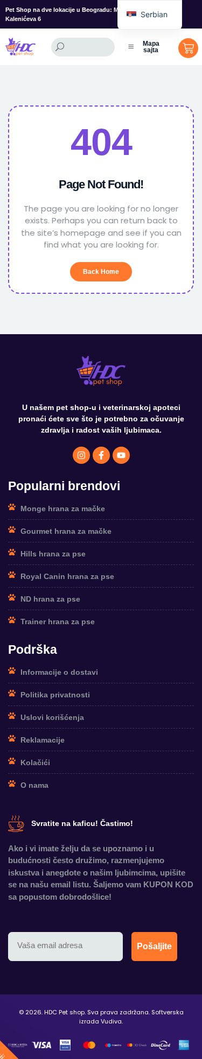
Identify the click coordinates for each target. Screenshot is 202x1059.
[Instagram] (81, 455)
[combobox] (83, 47)
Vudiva (111, 1021)
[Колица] (188, 48)
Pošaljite (154, 946)
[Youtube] (121, 455)
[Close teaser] (67, 1045)
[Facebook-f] (101, 455)
